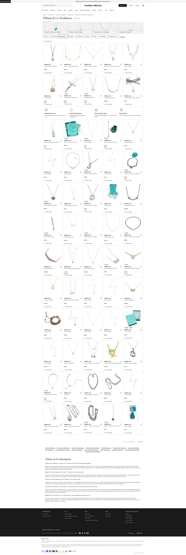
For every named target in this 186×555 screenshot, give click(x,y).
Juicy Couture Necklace (91, 450)
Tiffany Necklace (105, 450)
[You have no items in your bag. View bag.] (143, 5)
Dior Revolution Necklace (62, 450)
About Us (112, 10)
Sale (106, 10)
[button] (143, 5)
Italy (67, 553)
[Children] (73, 10)
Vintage (94, 10)
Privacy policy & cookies (72, 533)
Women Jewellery (61, 15)
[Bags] (78, 10)
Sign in (131, 5)
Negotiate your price (50, 113)
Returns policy (68, 518)
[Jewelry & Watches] (90, 10)
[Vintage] (97, 10)
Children (70, 10)
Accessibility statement (47, 533)
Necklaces (70, 15)
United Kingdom (48, 553)
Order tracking (68, 514)
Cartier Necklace (50, 448)
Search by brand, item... (50, 5)
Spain (64, 553)
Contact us (108, 516)
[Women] (62, 10)
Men (65, 10)
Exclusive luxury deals (100, 113)
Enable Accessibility (5, 1)
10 (138, 442)
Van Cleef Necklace (117, 450)
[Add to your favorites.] (61, 65)
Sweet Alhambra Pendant (93, 452)
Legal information (58, 533)
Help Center (108, 514)
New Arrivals (44, 10)
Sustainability (129, 516)
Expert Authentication (76, 113)
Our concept (45, 514)
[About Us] (115, 10)
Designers (52, 10)
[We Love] (103, 10)
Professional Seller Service (91, 520)
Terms (64, 533)
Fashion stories (129, 522)
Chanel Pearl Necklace (119, 448)
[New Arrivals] (49, 10)
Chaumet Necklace (133, 448)
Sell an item (123, 5)
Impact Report (129, 518)
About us (128, 514)
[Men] (67, 10)
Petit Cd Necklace (77, 450)
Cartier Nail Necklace (63, 448)
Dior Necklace (49, 450)
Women (59, 10)
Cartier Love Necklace (77, 448)
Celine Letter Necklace (92, 448)
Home (44, 15)
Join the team (129, 520)
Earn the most (123, 113)
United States (54, 553)
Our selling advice (89, 516)
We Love (100, 10)
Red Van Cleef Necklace (132, 450)
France (42, 553)
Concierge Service (46, 516)
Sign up (137, 5)
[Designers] (56, 10)
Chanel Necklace (106, 448)
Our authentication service (71, 516)
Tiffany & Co (51, 15)
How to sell (87, 514)
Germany (60, 553)
